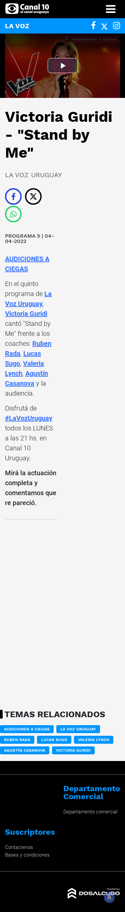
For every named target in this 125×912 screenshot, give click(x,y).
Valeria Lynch (93, 739)
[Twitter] (104, 26)
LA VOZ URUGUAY (78, 729)
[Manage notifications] (109, 897)
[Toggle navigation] (111, 9)
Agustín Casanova (24, 750)
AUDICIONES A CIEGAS (27, 729)
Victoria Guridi (26, 314)
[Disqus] (31, 613)
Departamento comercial (90, 812)
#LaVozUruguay (28, 418)
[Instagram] (116, 26)
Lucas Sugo (54, 739)
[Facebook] (93, 26)
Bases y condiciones (27, 855)
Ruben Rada (17, 739)
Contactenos (19, 847)
